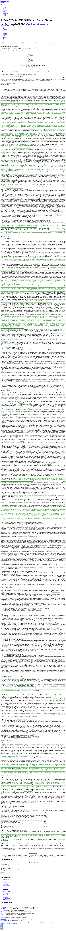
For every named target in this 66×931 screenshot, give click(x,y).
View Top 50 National (33, 904)
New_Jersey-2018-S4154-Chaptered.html (14, 50)
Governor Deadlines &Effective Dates (7, 894)
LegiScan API (6, 12)
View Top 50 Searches (33, 862)
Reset (2, 874)
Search (4, 14)
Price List (5, 882)
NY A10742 (3, 913)
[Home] (2, 2)
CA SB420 (3, 917)
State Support (6, 899)
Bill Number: (3, 867)
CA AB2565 (3, 920)
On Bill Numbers (6, 898)
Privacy (10, 923)
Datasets (5, 11)
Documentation (6, 887)
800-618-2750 (16, 923)
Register (4, 7)
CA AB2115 (3, 910)
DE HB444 (3, 908)
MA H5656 (3, 914)
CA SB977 (3, 916)
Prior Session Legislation (37, 24)
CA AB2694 (3, 907)
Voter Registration (6, 891)
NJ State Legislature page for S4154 (8, 25)
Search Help (5, 889)
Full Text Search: (4, 869)
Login (4, 16)
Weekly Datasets (6, 885)
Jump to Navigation (5, 1)
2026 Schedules (6, 879)
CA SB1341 (3, 911)
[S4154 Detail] (27, 48)
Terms (7, 923)
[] (12, 870)
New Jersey (5, 24)
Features (5, 10)
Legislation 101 (6, 897)
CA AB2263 (3, 919)
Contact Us (3, 923)
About (4, 8)
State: (2, 864)
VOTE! (4, 15)
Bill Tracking (5, 13)
